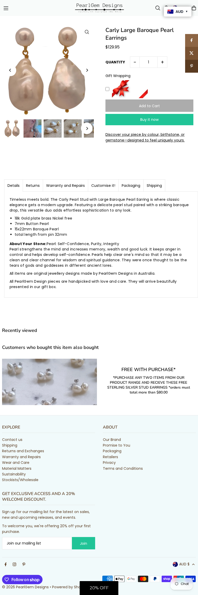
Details (13, 185)
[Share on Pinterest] (191, 66)
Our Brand (112, 439)
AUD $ (184, 564)
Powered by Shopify (69, 587)
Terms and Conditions (123, 468)
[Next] (87, 70)
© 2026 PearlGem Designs (25, 587)
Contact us (12, 439)
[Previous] (10, 70)
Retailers (110, 456)
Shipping (154, 185)
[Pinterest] (23, 565)
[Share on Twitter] (191, 53)
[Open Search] (157, 8)
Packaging (131, 185)
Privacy (109, 462)
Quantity (115, 62)
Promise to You (116, 445)
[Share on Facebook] (191, 40)
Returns (33, 185)
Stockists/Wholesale (20, 479)
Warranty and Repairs (65, 185)
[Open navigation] (36, 8)
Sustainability (14, 474)
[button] (99, 588)
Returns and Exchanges (23, 451)
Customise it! (103, 185)
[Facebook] (6, 565)
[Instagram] (14, 565)
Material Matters (16, 468)
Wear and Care (15, 462)
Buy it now (149, 119)
